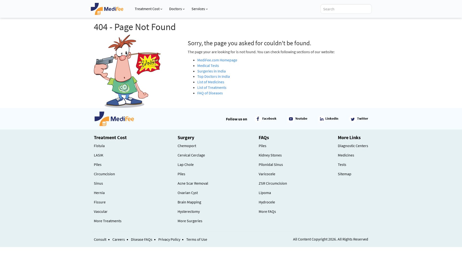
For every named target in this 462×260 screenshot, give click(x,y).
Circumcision (104, 173)
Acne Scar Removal (193, 183)
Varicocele (267, 173)
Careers (118, 239)
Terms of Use (196, 239)
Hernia (99, 192)
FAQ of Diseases (210, 93)
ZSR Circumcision (273, 183)
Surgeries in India (211, 71)
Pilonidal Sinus (271, 164)
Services (198, 8)
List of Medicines (210, 81)
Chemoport (187, 145)
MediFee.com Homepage (217, 60)
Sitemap (344, 173)
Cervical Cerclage (191, 155)
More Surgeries (190, 220)
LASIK (98, 155)
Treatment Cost (147, 8)
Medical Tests (208, 65)
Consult (100, 239)
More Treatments (108, 220)
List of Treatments (211, 87)
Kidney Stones (270, 155)
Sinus (98, 183)
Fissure (100, 202)
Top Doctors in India (213, 76)
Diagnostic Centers (353, 145)
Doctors (175, 8)
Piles (98, 164)
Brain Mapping (189, 202)
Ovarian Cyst (188, 192)
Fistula (99, 145)
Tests (342, 164)
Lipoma (265, 192)
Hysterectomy (189, 211)
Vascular (101, 211)
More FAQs (267, 211)
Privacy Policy (169, 239)
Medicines (346, 155)
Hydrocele (267, 202)
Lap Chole (186, 164)
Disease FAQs (141, 239)
